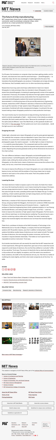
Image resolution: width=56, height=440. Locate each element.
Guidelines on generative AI (15, 412)
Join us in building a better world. (46, 425)
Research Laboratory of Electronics (32, 290)
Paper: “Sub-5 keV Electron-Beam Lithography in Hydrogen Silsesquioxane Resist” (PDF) (27, 277)
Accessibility (19, 435)
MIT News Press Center (35, 392)
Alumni (13, 426)
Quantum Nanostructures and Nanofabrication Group (18, 280)
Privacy (13, 435)
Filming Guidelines (7, 397)
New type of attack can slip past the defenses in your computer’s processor (19, 340)
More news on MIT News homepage (12, 354)
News (33, 424)
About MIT (24, 426)
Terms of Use (5, 394)
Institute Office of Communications (44, 370)
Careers (27, 433)
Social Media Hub (26, 435)
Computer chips (7, 290)
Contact (31, 433)
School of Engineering (9, 378)
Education (23, 2)
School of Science (8, 384)
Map (15, 433)
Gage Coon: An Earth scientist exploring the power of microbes (19, 324)
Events (18, 433)
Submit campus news (14, 408)
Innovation (36, 2)
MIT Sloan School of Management (13, 382)
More (43, 2)
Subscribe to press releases (41, 403)
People (22, 433)
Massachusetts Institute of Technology (21, 430)
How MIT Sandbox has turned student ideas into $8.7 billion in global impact (47, 306)
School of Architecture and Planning (13, 376)
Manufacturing (17, 290)
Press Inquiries (33, 394)
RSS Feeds (32, 397)
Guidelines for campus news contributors (41, 408)
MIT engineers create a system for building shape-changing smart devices (46, 340)
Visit (12, 433)
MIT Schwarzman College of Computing (14, 387)
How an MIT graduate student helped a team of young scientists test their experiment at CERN (20, 306)
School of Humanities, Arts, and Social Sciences (16, 380)
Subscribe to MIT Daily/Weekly (14, 403)
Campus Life (25, 424)
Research (30, 2)
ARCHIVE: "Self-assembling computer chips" (15, 282)
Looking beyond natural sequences (46, 323)
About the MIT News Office (9, 392)
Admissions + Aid (15, 424)
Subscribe (38, 11)
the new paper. (15, 124)
